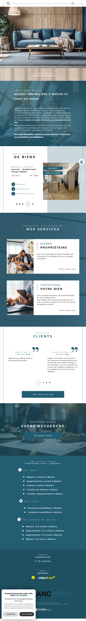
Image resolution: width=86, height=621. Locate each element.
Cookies (66, 608)
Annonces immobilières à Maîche (45, 512)
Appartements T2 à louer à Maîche (44, 539)
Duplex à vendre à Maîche (40, 489)
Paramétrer (10, 614)
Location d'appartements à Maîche (45, 498)
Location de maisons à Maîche (42, 493)
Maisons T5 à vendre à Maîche (41, 530)
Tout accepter (26, 614)
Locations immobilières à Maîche (45, 516)
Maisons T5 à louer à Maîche (40, 543)
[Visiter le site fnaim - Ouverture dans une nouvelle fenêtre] (33, 581)
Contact (82, 175)
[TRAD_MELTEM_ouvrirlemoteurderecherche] (8, 3)
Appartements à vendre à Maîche (44, 485)
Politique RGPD (59, 608)
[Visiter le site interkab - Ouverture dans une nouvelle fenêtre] (47, 581)
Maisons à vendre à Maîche (41, 481)
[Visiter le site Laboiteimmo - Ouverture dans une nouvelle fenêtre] (43, 616)
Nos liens (51, 608)
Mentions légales (39, 608)
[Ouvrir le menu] (73, 3)
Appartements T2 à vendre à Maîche (45, 534)
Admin (46, 608)
